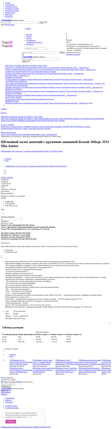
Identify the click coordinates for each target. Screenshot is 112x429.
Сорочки (8, 71)
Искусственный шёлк (52, 68)
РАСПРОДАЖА (11, 75)
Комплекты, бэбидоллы (63, 83)
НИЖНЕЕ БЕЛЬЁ (25, 121)
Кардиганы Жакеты (50, 95)
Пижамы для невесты (13, 87)
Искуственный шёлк (39, 73)
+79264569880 (6, 20)
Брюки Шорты (36, 95)
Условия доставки (12, 408)
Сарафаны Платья (12, 95)
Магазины (9, 402)
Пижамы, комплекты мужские (16, 91)
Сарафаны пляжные (26, 79)
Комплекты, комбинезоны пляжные (47, 79)
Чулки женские (11, 99)
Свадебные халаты (84, 87)
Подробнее (29, 417)
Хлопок (63, 68)
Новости (39, 42)
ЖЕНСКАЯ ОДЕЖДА (40, 121)
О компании (30, 42)
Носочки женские (38, 99)
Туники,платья (10, 73)
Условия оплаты (11, 406)
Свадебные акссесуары (30, 87)
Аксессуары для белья (69, 103)
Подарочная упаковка (42, 129)
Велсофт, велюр (66, 73)
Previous (8, 159)
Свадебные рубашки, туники (50, 87)
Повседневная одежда (36, 91)
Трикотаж (53, 134)
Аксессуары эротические (14, 83)
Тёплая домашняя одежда (57, 127)
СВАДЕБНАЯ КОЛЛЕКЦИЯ (93, 119)
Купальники (65, 79)
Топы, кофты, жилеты (26, 129)
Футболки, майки (84, 91)
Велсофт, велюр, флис (75, 70)
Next (7, 161)
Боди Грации (43, 103)
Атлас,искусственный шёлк (44, 70)
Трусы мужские (72, 91)
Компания (4, 390)
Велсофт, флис (71, 68)
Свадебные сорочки (68, 87)
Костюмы (61, 95)
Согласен (11, 421)
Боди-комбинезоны (31, 83)
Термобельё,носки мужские (55, 91)
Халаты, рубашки (11, 70)
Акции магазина (9, 382)
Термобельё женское (30, 103)
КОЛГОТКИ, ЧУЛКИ (56, 121)
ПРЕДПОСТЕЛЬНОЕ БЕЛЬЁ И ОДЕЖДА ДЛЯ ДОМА (22, 119)
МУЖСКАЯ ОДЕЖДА (9, 121)
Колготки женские (24, 99)
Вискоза (40, 68)
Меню (28, 29)
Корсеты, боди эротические (82, 83)
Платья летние (76, 79)
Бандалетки (49, 99)
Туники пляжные (11, 79)
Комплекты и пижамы (13, 68)
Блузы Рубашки (25, 95)
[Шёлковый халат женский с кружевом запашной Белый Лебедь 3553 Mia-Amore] (31, 151)
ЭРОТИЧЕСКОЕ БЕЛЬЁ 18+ (71, 119)
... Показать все (83, 68)
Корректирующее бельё (14, 103)
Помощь (4, 394)
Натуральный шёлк (29, 68)
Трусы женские (54, 103)
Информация (6, 392)
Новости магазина (25, 382)
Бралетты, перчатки (46, 83)
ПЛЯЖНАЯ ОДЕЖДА (51, 119)
